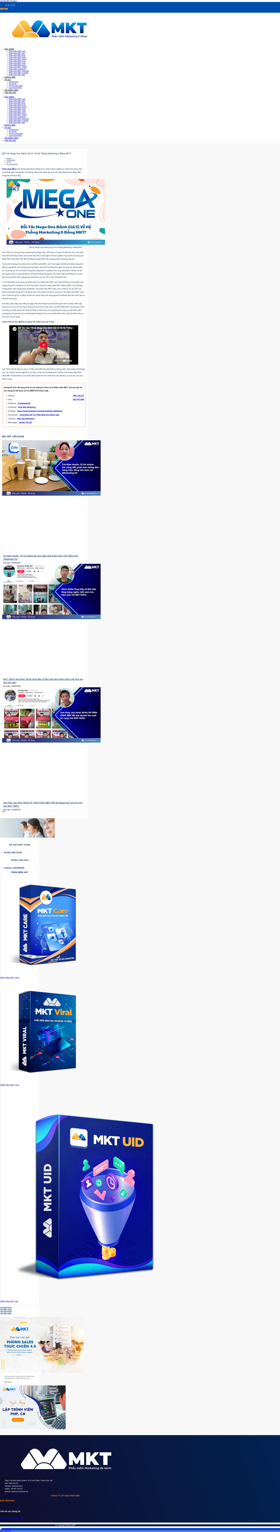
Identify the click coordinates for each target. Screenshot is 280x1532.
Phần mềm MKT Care (17, 51)
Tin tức (7, 79)
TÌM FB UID (10, 92)
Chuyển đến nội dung (8, 1)
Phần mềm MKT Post (17, 55)
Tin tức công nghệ (16, 86)
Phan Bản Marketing (27, 407)
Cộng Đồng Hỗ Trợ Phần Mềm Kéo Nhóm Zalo (39, 415)
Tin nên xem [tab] (5, 1310)
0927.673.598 (78, 399)
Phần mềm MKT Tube (17, 63)
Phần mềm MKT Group (18, 59)
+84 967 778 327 (25, 422)
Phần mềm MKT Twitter (18, 67)
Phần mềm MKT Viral (17, 61)
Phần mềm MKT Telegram (19, 71)
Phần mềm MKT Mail (17, 75)
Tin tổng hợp (14, 82)
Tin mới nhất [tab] (6, 1308)
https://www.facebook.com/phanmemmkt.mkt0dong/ (39, 411)
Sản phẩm (9, 49)
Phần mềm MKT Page (17, 57)
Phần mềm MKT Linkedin (18, 73)
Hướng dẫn (9, 77)
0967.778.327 (78, 396)
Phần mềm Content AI (17, 69)
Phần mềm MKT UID (17, 53)
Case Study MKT (15, 88)
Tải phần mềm (11, 90)
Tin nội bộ (12, 84)
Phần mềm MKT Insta (17, 65)
